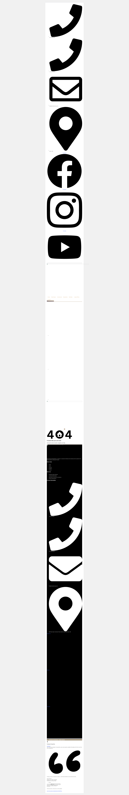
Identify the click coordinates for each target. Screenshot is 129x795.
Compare (48, 746)
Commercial (59, 297)
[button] (71, 297)
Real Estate (53, 297)
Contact (49, 299)
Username (49, 784)
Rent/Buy (70, 297)
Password (49, 785)
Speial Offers (76, 297)
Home (49, 297)
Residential (65, 297)
